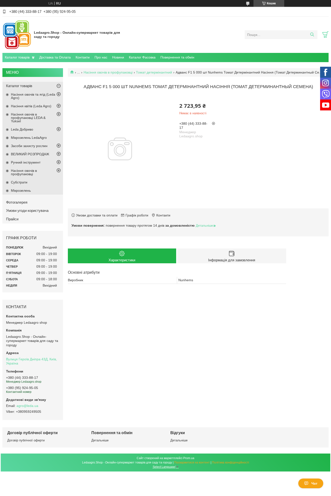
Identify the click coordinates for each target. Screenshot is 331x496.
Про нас (101, 57)
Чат (314, 483)
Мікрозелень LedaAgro (29, 138)
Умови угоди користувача (27, 210)
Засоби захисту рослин (29, 146)
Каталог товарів (17, 57)
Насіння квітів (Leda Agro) (31, 106)
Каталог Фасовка (142, 57)
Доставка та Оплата (55, 57)
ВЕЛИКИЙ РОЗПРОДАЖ (30, 154)
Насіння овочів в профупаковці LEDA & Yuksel (28, 117)
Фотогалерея (16, 202)
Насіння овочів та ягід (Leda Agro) (33, 96)
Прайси (12, 219)
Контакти (83, 57)
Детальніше (100, 440)
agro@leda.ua (27, 406)
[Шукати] (312, 34)
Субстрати (19, 182)
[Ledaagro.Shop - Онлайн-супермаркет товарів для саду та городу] (17, 34)
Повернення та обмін (177, 57)
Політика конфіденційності (230, 462)
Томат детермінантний (154, 72)
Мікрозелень (21, 190)
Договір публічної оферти (26, 440)
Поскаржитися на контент (192, 462)
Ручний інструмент (25, 162)
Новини (118, 57)
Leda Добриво (22, 129)
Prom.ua (188, 458)
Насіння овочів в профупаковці (108, 72)
